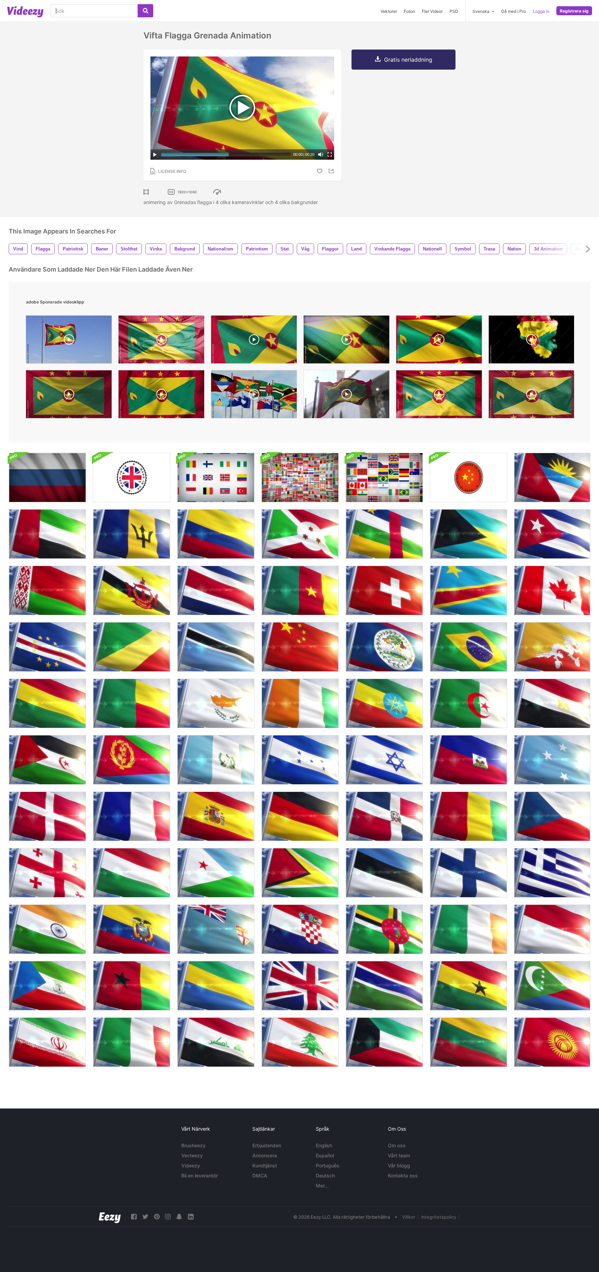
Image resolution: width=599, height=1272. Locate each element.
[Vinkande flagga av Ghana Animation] (468, 985)
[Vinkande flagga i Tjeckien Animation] (552, 816)
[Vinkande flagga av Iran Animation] (47, 1042)
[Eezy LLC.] (110, 1216)
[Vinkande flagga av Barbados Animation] (131, 534)
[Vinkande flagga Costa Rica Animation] (215, 590)
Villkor (408, 1217)
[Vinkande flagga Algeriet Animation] (468, 703)
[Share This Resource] (332, 171)
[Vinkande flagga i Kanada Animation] (552, 590)
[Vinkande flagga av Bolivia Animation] (47, 703)
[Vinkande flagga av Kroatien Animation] (300, 929)
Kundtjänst (264, 1165)
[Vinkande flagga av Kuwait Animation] (384, 1042)
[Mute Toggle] (320, 154)
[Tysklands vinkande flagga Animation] (300, 816)
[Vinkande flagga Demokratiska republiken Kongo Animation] (468, 590)
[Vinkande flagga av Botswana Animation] (215, 647)
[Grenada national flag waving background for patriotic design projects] (439, 396)
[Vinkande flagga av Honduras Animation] (300, 760)
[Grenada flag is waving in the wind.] (69, 396)
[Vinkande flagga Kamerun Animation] (300, 590)
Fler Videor (432, 11)
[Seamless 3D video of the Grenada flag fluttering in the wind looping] (254, 341)
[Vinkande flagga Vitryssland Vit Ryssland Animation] (47, 590)
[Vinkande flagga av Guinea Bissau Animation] (131, 985)
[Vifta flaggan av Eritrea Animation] (131, 760)
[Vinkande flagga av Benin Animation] (131, 703)
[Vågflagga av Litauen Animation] (468, 1042)
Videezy (190, 1165)
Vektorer (389, 11)
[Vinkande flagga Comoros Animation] (552, 985)
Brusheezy (193, 1145)
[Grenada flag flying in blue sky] (69, 341)
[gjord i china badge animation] (468, 477)
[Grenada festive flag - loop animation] (439, 341)
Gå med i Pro (513, 11)
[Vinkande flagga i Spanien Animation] (215, 816)
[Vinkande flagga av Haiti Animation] (468, 760)
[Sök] (145, 10)
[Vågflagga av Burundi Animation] (300, 534)
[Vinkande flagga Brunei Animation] (131, 590)
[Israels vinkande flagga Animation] (384, 760)
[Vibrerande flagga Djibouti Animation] (215, 873)
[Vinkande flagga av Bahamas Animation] (468, 534)
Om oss (397, 1145)
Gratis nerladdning (408, 59)
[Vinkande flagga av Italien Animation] (131, 1042)
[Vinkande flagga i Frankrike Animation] (131, 816)
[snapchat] (179, 1216)
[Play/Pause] (155, 154)
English (324, 1145)
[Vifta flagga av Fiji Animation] (215, 929)
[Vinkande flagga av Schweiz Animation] (384, 590)
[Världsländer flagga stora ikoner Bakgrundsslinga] (215, 477)
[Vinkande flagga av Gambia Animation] (384, 985)
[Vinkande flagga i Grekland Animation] (552, 873)
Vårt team (399, 1155)
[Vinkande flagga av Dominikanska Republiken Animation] (384, 816)
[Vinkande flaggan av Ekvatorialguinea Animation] (47, 985)
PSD (454, 11)
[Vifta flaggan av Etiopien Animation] (384, 703)
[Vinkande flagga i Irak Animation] (215, 1042)
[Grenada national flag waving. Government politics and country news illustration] (346, 396)
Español (325, 1155)
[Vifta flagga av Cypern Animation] (215, 703)
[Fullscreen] (329, 154)
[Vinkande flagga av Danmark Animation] (47, 816)
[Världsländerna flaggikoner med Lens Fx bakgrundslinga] (300, 477)
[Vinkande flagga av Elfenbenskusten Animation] (300, 703)
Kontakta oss (403, 1175)
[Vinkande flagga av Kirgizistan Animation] (552, 1042)
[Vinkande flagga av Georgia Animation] (47, 873)
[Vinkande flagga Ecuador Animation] (131, 929)
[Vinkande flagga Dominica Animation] (384, 929)
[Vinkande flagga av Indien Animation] (47, 929)
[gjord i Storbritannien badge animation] (131, 477)
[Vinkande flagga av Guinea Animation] (468, 816)
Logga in (541, 11)
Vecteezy (192, 1155)
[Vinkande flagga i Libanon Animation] (300, 1042)
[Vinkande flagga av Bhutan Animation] (552, 647)
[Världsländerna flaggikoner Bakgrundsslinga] (384, 477)
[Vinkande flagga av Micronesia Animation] (552, 760)
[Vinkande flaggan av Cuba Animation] (552, 534)
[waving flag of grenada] (161, 341)
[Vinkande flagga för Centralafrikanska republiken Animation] (384, 534)
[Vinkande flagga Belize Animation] (384, 647)
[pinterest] (156, 1216)
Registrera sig (574, 11)
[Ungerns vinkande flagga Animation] (131, 873)
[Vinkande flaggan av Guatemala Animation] (215, 760)
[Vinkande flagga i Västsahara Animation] (47, 760)
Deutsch (325, 1175)
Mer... (322, 1186)
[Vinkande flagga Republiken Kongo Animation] (131, 647)
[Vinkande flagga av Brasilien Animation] (468, 647)
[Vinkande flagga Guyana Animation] (300, 873)
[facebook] (134, 1216)
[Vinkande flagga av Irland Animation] (468, 929)
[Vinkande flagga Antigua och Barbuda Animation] (552, 477)
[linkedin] (190, 1216)
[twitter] (145, 1216)
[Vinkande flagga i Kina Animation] (300, 647)
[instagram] (168, 1216)
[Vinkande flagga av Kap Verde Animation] (47, 647)
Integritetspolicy (438, 1217)
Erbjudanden (266, 1145)
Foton (409, 11)
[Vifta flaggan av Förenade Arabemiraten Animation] (47, 534)
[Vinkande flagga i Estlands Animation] (384, 873)
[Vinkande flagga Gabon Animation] (215, 985)
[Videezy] (25, 11)
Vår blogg (399, 1165)
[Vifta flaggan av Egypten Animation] (552, 703)
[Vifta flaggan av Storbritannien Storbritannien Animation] (300, 985)
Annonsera (264, 1155)
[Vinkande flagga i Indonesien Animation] (552, 929)
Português (327, 1165)
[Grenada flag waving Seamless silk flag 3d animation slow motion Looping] (531, 396)
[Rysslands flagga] (47, 477)
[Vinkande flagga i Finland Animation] (468, 873)
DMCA (259, 1175)
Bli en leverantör (199, 1175)
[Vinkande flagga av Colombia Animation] (215, 534)
